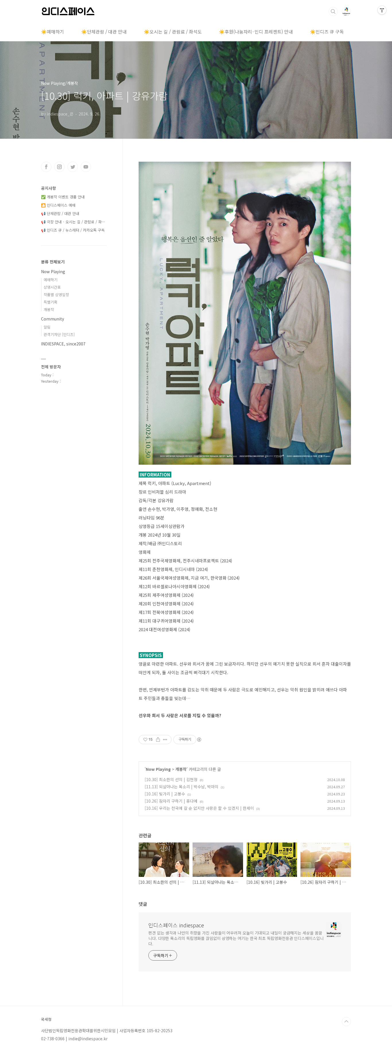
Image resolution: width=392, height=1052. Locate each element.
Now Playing (158, 769)
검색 (333, 11)
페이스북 (46, 167)
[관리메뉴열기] (382, 10)
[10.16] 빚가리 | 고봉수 (165, 794)
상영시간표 (52, 287)
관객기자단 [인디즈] (59, 334)
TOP (346, 1021)
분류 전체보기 (53, 262)
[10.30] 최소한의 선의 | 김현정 (171, 779)
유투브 (86, 167)
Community (52, 319)
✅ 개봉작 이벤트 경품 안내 (63, 197)
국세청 (46, 1019)
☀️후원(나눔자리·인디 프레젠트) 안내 (256, 31)
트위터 (72, 167)
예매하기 (50, 279)
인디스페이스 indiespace (176, 925)
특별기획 (50, 302)
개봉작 (181, 769)
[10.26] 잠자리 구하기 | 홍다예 (171, 801)
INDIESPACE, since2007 (63, 344)
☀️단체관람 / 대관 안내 (104, 31)
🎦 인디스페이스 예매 (58, 205)
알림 (47, 327)
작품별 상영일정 (56, 294)
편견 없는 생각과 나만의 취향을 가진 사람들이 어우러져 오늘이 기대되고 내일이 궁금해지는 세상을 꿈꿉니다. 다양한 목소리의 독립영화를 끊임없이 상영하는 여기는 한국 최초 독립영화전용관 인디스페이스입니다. (236, 938)
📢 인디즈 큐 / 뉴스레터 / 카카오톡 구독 (73, 230)
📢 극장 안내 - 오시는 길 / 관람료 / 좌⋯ (73, 221)
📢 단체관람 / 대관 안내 (60, 213)
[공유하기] (158, 739)
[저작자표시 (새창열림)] (198, 739)
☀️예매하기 (52, 31)
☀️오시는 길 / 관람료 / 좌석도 (173, 31)
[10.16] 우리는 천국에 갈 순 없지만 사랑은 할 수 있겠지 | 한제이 (199, 808)
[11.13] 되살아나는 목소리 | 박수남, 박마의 (181, 786)
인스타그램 (59, 167)
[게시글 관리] (165, 739)
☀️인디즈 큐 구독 (327, 31)
